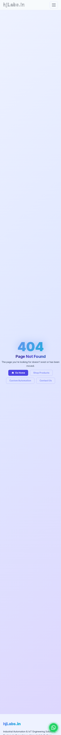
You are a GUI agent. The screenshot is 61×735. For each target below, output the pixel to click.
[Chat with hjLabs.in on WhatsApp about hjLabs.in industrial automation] (53, 727)
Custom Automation (20, 380)
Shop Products (41, 373)
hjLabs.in (11, 723)
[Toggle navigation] (54, 5)
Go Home (18, 372)
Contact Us (46, 380)
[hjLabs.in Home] (14, 5)
